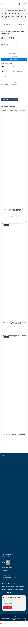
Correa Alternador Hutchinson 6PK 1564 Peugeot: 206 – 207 (14, 435)
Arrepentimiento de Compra (8, 579)
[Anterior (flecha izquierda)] (0, 623)
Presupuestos (5, 570)
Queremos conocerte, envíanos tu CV (10, 577)
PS (14, 619)
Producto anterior (7, 24)
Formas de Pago (6, 572)
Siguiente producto (21, 24)
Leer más (14, 329)
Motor (7, 45)
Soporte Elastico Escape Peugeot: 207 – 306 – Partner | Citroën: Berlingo (14, 210)
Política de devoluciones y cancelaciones (14, 616)
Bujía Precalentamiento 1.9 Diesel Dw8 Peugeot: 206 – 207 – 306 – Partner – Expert (14, 323)
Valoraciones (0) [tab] (14, 56)
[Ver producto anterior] (2, 24)
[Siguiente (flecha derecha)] (1, 623)
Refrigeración (18, 45)
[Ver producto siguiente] (26, 24)
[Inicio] (1, 10)
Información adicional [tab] (14, 53)
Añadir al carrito (14, 216)
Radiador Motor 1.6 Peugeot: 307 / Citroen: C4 (16, 10)
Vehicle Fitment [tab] (14, 59)
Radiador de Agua (12, 45)
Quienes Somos (6, 575)
